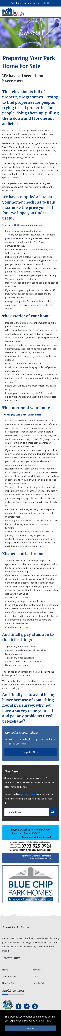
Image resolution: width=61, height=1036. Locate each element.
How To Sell (38, 983)
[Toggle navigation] (57, 12)
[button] (53, 812)
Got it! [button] (30, 1028)
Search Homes (9, 976)
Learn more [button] (45, 1020)
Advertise (37, 969)
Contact (36, 976)
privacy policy (28, 794)
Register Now (30, 752)
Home (5, 969)
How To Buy (8, 983)
